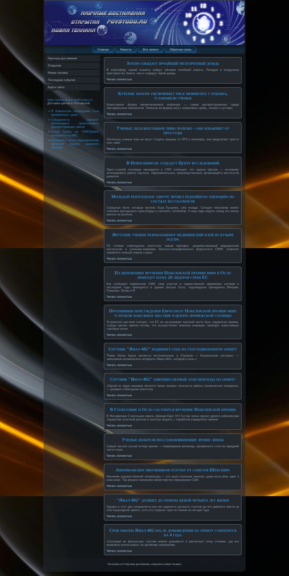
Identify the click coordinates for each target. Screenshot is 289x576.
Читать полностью (119, 79)
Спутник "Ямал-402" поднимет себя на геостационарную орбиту (172, 348)
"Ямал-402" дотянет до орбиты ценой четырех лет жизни (173, 500)
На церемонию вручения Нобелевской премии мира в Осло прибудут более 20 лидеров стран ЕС (172, 275)
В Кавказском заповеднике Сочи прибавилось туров (75, 112)
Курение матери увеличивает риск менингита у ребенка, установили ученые (173, 95)
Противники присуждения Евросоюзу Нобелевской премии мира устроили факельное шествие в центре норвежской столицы (173, 313)
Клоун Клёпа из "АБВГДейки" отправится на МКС (75, 133)
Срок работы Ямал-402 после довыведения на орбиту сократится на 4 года (172, 532)
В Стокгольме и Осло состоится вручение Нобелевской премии (173, 409)
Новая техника (58, 72)
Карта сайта (56, 87)
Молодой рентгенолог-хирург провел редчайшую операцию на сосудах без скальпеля (172, 198)
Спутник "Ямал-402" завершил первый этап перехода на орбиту (172, 379)
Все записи (150, 49)
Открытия (54, 65)
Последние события (61, 80)
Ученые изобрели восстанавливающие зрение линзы (173, 439)
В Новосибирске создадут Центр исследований (172, 162)
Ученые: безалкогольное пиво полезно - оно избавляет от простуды (173, 130)
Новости (125, 49)
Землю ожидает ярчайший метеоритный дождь (172, 63)
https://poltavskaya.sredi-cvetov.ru (70, 99)
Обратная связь (180, 49)
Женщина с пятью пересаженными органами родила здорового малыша (75, 143)
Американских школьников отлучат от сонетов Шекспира (173, 469)
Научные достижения (62, 58)
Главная (103, 49)
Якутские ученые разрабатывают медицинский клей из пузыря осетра (172, 237)
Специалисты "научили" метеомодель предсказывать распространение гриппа (75, 123)
